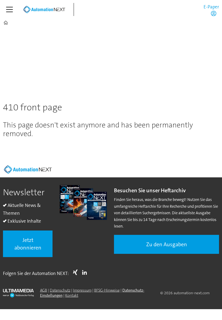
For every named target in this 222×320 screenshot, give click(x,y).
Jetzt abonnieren (27, 243)
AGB (43, 290)
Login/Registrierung (215, 13)
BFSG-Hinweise (107, 290)
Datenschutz (60, 290)
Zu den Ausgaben (166, 244)
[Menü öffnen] (9, 9)
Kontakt (71, 295)
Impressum (82, 290)
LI (86, 272)
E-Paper (211, 7)
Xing (77, 272)
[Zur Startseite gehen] (44, 9)
